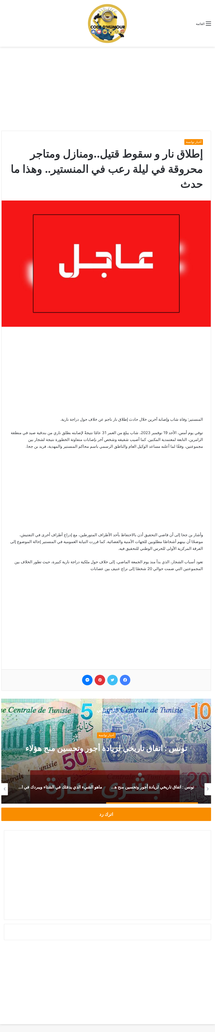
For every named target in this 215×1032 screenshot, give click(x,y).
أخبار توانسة (193, 142)
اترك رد (106, 814)
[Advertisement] (107, 88)
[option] (106, 751)
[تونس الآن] (107, 23)
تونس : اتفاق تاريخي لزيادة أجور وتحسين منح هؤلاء (106, 748)
